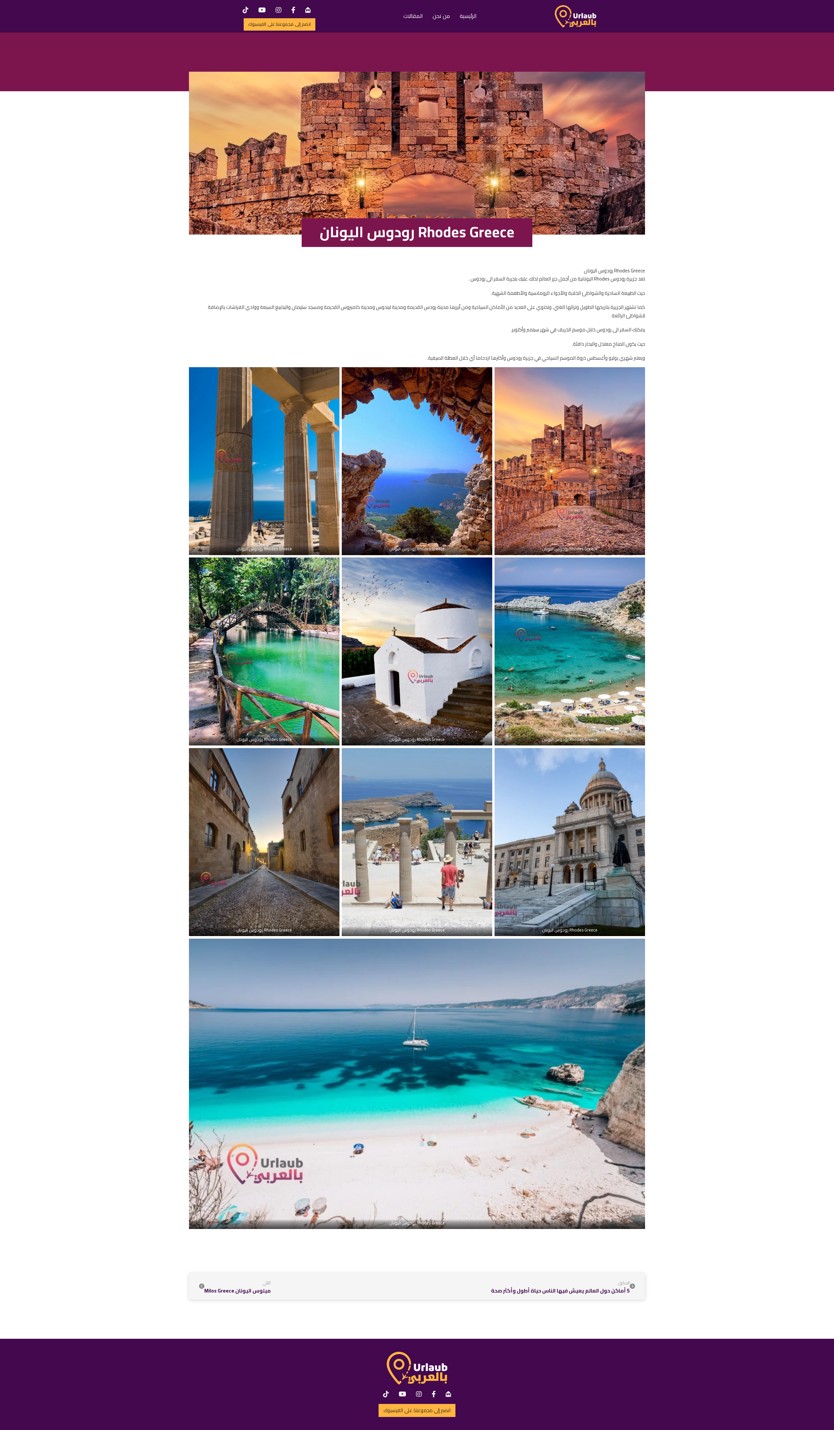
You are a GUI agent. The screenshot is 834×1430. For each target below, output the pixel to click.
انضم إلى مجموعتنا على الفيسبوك (279, 24)
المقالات (413, 16)
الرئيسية (468, 16)
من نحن (441, 16)
